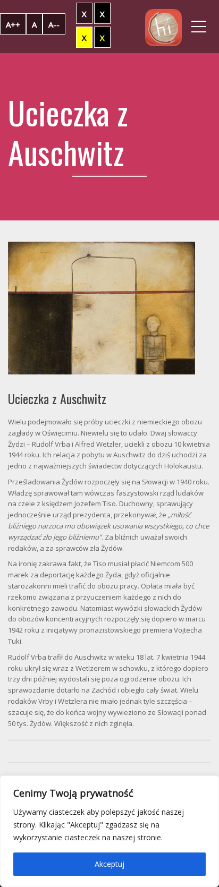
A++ (13, 24)
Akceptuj (109, 864)
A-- (54, 24)
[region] (109, 831)
